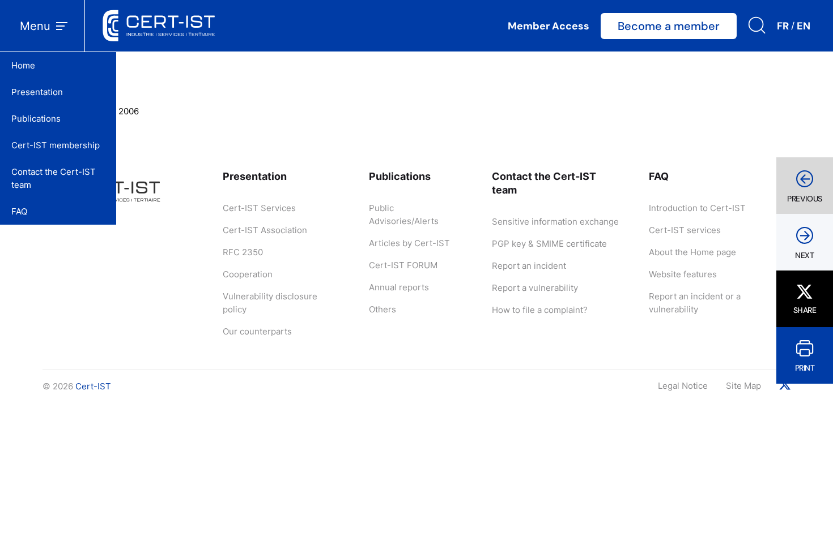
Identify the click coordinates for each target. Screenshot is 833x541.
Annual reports (399, 287)
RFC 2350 (243, 252)
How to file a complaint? (540, 309)
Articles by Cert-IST (409, 243)
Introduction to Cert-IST (697, 208)
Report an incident (529, 265)
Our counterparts (257, 331)
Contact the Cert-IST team (53, 178)
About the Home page (692, 252)
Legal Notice (683, 385)
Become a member (669, 26)
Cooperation (248, 274)
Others (382, 309)
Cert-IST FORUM (403, 265)
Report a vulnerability (535, 287)
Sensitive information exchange (555, 221)
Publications (36, 118)
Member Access (548, 26)
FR (783, 26)
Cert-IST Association (265, 230)
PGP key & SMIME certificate (549, 243)
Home (23, 65)
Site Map (743, 385)
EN (803, 26)
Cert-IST (93, 386)
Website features (683, 274)
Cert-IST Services (259, 208)
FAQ (19, 211)
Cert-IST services (685, 230)
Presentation (37, 92)
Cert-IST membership (55, 145)
